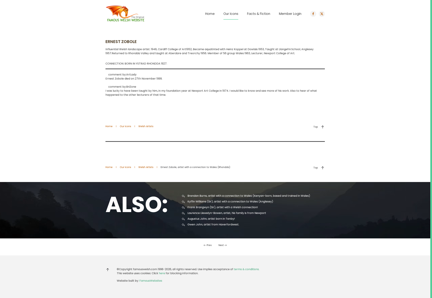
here (162, 273)
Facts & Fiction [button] (258, 13)
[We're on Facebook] (313, 14)
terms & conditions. (246, 269)
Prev (209, 245)
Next (221, 245)
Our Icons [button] (230, 13)
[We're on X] (322, 14)
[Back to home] (125, 13)
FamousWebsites (150, 281)
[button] (322, 127)
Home (210, 13)
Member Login (290, 13)
